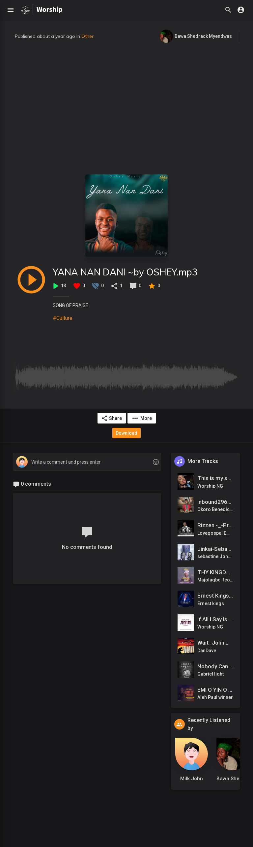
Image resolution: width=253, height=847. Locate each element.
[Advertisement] (126, 109)
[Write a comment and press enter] (86, 462)
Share (115, 418)
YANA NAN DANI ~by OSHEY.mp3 (125, 272)
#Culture (62, 318)
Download (126, 433)
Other (87, 36)
